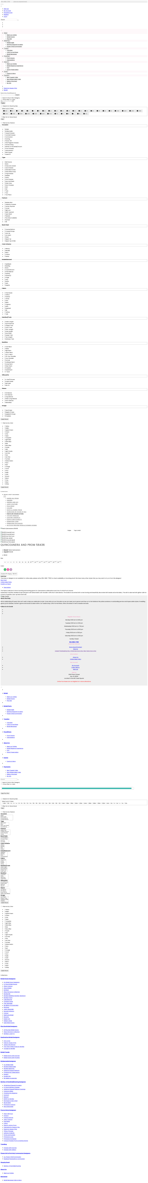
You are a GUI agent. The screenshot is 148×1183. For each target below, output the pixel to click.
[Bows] (4, 855)
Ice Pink (7, 453)
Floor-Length (9, 329)
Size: (2, 558)
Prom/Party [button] (7, 732)
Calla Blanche (8, 1000)
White (7, 484)
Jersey (7, 299)
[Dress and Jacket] (5, 825)
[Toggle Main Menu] (1, 30)
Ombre (7, 254)
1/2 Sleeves (8, 393)
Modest (7, 175)
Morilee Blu (7, 994)
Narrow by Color (8, 423)
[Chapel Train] (4, 870)
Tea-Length (8, 337)
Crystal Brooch (9, 270)
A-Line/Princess (10, 379)
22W (6, 114)
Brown (7, 476)
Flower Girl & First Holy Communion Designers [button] (15, 1153)
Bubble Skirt (8, 202)
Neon (6, 252)
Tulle (6, 314)
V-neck (7, 372)
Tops (6, 191)
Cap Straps (8, 410)
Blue (6, 443)
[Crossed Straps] (5, 839)
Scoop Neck (8, 364)
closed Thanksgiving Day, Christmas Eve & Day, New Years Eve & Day (75, 651)
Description (7, 587)
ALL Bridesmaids (8, 1065)
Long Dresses (9, 173)
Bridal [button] (6, 693)
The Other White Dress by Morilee (14, 1047)
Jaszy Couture (12, 504)
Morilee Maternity (9, 1068)
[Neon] (2, 847)
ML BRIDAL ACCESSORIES (11, 1005)
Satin (6, 306)
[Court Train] (4, 871)
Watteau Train (9, 339)
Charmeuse (8, 293)
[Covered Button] (5, 837)
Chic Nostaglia (8, 1003)
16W (125, 111)
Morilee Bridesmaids (10, 1067)
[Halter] (4, 876)
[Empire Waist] (4, 883)
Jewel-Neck (9, 352)
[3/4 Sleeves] (5, 890)
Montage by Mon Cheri (10, 1101)
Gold (6, 474)
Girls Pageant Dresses (12, 143)
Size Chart (4, 580)
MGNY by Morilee (9, 1099)
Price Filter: (6, 100)
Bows (6, 268)
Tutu (6, 193)
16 (63, 111)
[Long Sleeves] (5, 892)
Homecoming (9, 145)
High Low (7, 210)
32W (43, 114)
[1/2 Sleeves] (5, 889)
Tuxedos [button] (6, 719)
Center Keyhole (10, 206)
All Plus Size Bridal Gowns (11, 1030)
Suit (6, 189)
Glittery (7, 249)
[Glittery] (2, 845)
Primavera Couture (9, 1105)
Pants (7, 177)
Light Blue (8, 440)
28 (99, 111)
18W (132, 111)
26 (93, 111)
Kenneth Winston (9, 1011)
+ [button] (4, 496)
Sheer (7, 237)
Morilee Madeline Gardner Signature (15, 996)
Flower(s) (8, 275)
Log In (5, 16)
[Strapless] (4, 901)
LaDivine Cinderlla (13, 518)
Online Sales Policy (6, 582)
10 (45, 111)
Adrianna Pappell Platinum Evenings (14, 1089)
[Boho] (5, 824)
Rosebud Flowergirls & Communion (14, 1159)
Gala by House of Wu (10, 1043)
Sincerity (6, 1017)
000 (6, 111)
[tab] (75, 510)
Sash (6, 283)
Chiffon (7, 295)
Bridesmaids (9, 131)
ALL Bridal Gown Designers (12, 982)
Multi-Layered (9, 212)
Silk (6, 310)
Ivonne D (6, 1095)
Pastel (7, 256)
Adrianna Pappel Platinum (11, 1070)
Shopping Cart (8, 13)
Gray (6, 480)
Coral (7, 468)
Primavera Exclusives (15, 523)
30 (105, 111)
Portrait (7, 360)
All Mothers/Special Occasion (13, 1085)
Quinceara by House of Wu (16, 512)
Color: (2, 566)
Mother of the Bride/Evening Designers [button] (13, 1082)
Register (6, 14)
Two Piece (8, 195)
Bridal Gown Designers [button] (8, 979)
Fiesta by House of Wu (15, 514)
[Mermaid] (4, 884)
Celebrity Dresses (10, 204)
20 (75, 111)
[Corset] (5, 834)
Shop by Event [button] (5, 1162)
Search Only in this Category (11, 98)
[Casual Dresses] (7, 818)
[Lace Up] (5, 840)
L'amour (6, 1013)
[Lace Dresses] (5, 827)
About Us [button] (7, 743)
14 (57, 111)
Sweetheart (8, 370)
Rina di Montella (8, 1106)
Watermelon (9, 461)
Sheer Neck (8, 366)
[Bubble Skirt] (5, 830)
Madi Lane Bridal (8, 1015)
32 (111, 111)
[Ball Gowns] (5, 823)
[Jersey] (3, 864)
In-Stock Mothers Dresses (12, 1087)
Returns (75, 649)
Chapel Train (9, 325)
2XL (86, 114)
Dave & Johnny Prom (14, 510)
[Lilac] (11, 569)
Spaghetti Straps (10, 414)
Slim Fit (7, 385)
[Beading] (4, 854)
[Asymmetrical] (4, 868)
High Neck (8, 350)
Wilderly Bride (8, 1021)
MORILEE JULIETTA (9, 1034)
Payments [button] (7, 767)
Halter (7, 349)
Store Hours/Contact (75, 647)
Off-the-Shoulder (10, 356)
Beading (7, 266)
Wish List (6, 9)
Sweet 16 (7, 154)
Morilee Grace (8, 998)
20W (139, 111)
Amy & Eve (7, 1041)
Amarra (9, 500)
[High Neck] (4, 877)
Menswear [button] (4, 1177)
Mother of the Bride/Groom (13, 146)
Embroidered (9, 272)
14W (117, 111)
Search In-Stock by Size (10, 106)
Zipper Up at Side (10, 241)
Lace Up (7, 233)
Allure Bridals (7, 988)
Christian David (8, 1001)
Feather (7, 273)
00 (12, 111)
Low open (8, 235)
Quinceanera (9, 150)
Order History (75, 667)
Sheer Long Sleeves (11, 399)
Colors (9, 508)
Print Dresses (9, 179)
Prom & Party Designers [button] (11, 494)
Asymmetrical (9, 323)
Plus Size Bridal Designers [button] (9, 1026)
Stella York (7, 1019)
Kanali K (6, 1074)
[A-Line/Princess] (4, 882)
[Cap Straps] (4, 897)
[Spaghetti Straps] (4, 899)
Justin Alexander (9, 1009)
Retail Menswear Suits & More (13, 1180)
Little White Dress (10, 172)
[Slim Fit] (4, 886)
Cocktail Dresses (10, 135)
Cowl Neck (8, 347)
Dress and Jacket (10, 166)
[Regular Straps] (4, 898)
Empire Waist (9, 381)
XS (57, 114)
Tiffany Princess (13, 516)
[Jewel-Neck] (4, 878)
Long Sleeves (9, 397)
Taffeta (7, 312)
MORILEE (6, 990)
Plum (6, 463)
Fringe (7, 277)
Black (7, 478)
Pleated (7, 216)
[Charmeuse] (3, 860)
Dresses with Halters (10, 1150)
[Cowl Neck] (4, 874)
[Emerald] (5, 569)
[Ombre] (2, 849)
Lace (6, 279)
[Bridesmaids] (7, 817)
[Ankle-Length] (4, 867)
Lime (6, 434)
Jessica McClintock (9, 1045)
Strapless (8, 368)
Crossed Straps (10, 231)
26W (21, 114)
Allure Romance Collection (12, 992)
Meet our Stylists (9, 1173)
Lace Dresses (9, 168)
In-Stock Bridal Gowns (10, 984)
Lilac (6, 449)
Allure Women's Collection (12, 1032)
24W (13, 114)
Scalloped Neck (10, 362)
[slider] (132, 788)
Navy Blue (8, 445)
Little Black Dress (10, 170)
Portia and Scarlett (14, 519)
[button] (5, 33)
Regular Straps (9, 412)
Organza (7, 304)
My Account (7, 11)
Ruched (7, 220)
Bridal (7, 129)
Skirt (6, 187)
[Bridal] (7, 815)
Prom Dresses (9, 148)
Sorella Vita (7, 1076)
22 (81, 111)
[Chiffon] (3, 861)
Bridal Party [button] (8, 706)
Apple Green (9, 430)
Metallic (7, 250)
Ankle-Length (9, 322)
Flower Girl (8, 141)
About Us (75, 657)
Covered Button (10, 229)
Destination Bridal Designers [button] (10, 1037)
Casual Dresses (9, 133)
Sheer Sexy (8, 183)
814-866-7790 (5, 1)
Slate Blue (8, 441)
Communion (9, 137)
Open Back (8, 214)
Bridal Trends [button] (5, 1052)
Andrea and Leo (12, 502)
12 (51, 111)
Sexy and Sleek (9, 181)
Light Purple (8, 451)
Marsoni (6, 1097)
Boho (6, 164)
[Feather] (3, 862)
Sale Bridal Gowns (9, 1023)
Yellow (7, 426)
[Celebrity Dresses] (5, 831)
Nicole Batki (7, 1103)
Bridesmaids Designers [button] (8, 1061)
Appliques (8, 264)
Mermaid (8, 383)
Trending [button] (4, 1144)
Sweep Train (9, 335)
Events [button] (6, 758)
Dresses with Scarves (10, 1148)
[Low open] (5, 841)
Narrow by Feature (9, 123)
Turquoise (8, 438)
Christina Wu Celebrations (12, 1072)
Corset (7, 208)
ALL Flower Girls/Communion (12, 1157)
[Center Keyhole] (5, 833)
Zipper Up (8, 239)
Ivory (6, 470)
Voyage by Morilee (9, 1048)
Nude (6, 472)
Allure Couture (8, 986)
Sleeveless (8, 402)
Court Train (8, 327)
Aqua (6, 436)
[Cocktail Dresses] (7, 819)
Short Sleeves (9, 400)
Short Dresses (9, 185)
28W (28, 114)
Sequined (8, 308)
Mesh (6, 302)
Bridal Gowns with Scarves (12, 1056)
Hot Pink (7, 457)
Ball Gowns (8, 162)
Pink (6, 455)
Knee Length (9, 331)
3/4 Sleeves (8, 395)
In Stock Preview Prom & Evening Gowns (22, 525)
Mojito (7, 428)
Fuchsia (7, 459)
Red (6, 465)
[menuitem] (75, 9)
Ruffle (7, 281)
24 (87, 111)
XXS (50, 114)
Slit (6, 222)
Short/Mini (8, 333)
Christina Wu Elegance (10, 1093)
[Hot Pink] (8, 569)
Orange (7, 467)
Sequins (7, 285)
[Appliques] (4, 852)
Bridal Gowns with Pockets (12, 1058)
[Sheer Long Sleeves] (5, 893)
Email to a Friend (6, 584)
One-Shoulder (9, 358)
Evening (7, 139)
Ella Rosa (6, 1007)
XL (80, 114)
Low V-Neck (8, 354)
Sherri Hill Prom (13, 498)
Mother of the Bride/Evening (12, 1166)
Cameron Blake (8, 1091)
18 (69, 111)
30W (35, 114)
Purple (7, 447)
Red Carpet (8, 152)
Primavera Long (12, 521)
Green (7, 432)
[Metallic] (2, 846)
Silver (7, 482)
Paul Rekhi (10, 506)
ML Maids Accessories (10, 1078)
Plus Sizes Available (11, 218)
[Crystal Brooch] (4, 856)
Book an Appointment (20, 1)
